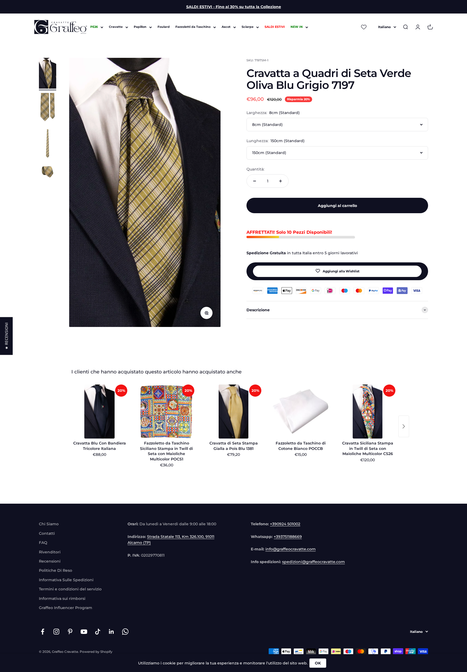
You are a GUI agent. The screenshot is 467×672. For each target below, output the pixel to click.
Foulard (164, 27)
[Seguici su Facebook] (42, 631)
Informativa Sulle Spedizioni (66, 579)
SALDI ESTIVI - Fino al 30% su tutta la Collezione (233, 6)
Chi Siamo (49, 523)
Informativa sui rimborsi (62, 598)
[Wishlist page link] (363, 27)
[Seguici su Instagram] (56, 631)
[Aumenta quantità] (280, 181)
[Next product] (403, 426)
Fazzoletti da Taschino (193, 27)
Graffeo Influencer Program (65, 607)
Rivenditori (50, 552)
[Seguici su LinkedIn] (111, 631)
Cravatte (116, 27)
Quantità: (255, 169)
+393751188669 (288, 536)
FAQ (43, 542)
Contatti (47, 533)
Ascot (226, 27)
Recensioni (50, 561)
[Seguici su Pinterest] (70, 631)
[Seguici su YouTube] (84, 631)
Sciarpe (247, 27)
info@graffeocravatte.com (290, 549)
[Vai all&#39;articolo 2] (47, 109)
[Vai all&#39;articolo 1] (47, 74)
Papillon (140, 27)
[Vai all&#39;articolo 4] (47, 172)
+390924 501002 (285, 523)
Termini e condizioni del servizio (70, 589)
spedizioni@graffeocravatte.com (313, 561)
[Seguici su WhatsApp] (125, 631)
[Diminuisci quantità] (254, 181)
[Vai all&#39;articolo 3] (47, 144)
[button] (6, 336)
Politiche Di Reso (55, 570)
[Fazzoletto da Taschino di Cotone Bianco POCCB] (300, 412)
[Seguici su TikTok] (97, 631)
